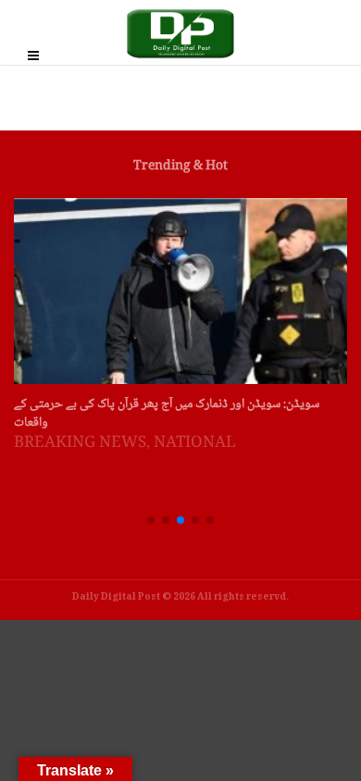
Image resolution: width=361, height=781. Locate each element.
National (195, 444)
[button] (151, 520)
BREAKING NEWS (80, 444)
